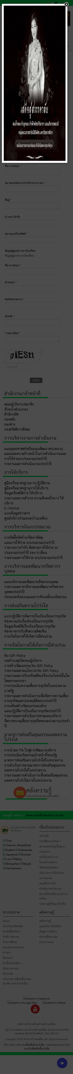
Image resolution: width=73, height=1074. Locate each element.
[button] (66, 5)
